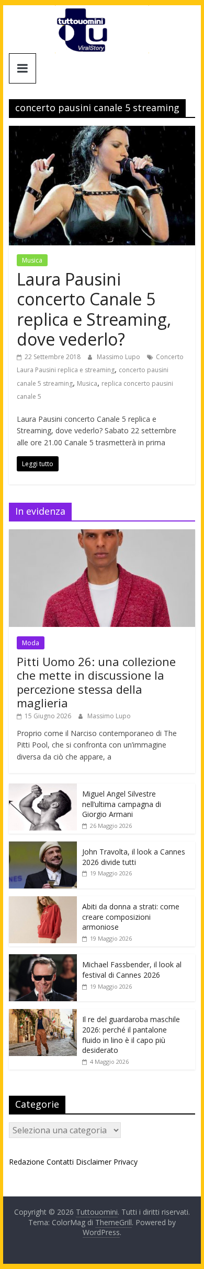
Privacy (126, 1162)
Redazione (26, 1162)
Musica (32, 260)
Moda (30, 642)
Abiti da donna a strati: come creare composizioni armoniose (130, 917)
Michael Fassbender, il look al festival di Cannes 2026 (132, 969)
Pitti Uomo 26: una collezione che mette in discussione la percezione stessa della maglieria (96, 682)
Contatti (60, 1162)
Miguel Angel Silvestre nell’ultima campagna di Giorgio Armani (121, 804)
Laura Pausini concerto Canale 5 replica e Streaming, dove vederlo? (94, 309)
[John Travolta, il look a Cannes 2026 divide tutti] (43, 847)
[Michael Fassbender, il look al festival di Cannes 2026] (43, 960)
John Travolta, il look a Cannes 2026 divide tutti (133, 857)
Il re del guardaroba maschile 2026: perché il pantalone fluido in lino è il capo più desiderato (131, 1034)
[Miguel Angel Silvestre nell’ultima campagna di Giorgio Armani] (43, 789)
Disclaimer (93, 1162)
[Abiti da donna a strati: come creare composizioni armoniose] (43, 902)
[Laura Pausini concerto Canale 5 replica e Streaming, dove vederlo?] (102, 132)
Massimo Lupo (119, 356)
